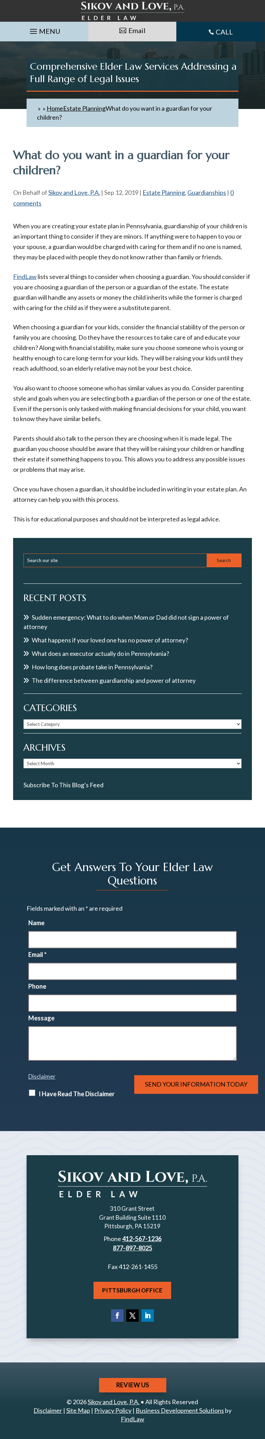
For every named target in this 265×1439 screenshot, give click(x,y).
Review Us (132, 1385)
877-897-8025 (132, 1248)
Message (41, 1018)
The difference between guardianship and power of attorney (114, 680)
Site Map (78, 1410)
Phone (37, 986)
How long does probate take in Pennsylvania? (92, 667)
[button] (44, 29)
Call (224, 32)
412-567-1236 (141, 1238)
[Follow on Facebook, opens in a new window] (117, 1315)
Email (137, 30)
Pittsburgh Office (132, 1290)
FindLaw (25, 276)
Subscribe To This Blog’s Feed (63, 785)
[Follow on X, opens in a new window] (132, 1315)
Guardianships (206, 192)
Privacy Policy (112, 1410)
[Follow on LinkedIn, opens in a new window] (147, 1315)
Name (36, 923)
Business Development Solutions (180, 1410)
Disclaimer (42, 1076)
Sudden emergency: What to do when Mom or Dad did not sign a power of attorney (126, 621)
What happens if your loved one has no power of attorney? (110, 640)
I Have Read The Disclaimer (77, 1094)
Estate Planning (164, 192)
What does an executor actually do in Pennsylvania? (100, 653)
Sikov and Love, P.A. (74, 192)
